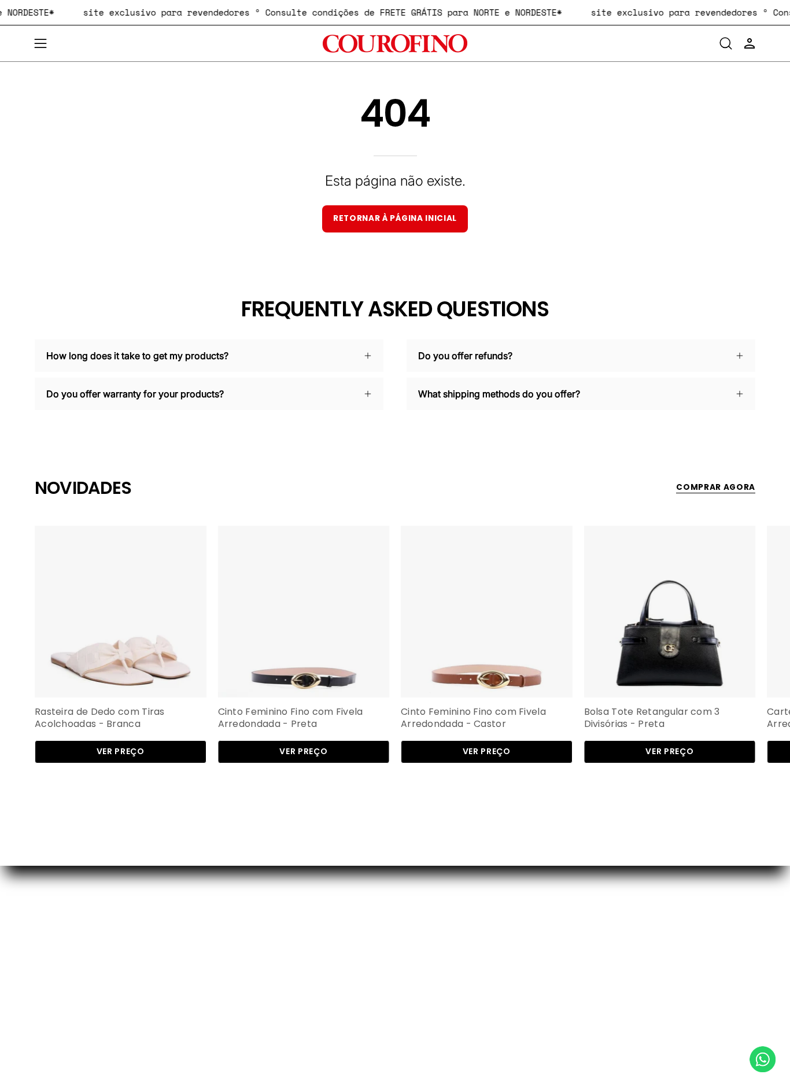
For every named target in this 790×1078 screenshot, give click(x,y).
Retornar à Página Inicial (395, 218)
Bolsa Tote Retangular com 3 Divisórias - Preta (652, 718)
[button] (726, 43)
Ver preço (121, 751)
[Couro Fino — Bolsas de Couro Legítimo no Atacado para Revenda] (395, 43)
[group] (395, 644)
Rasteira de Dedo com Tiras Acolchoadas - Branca (100, 718)
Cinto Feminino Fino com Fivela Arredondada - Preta (290, 718)
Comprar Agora (715, 487)
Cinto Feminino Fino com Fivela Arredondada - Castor (473, 718)
